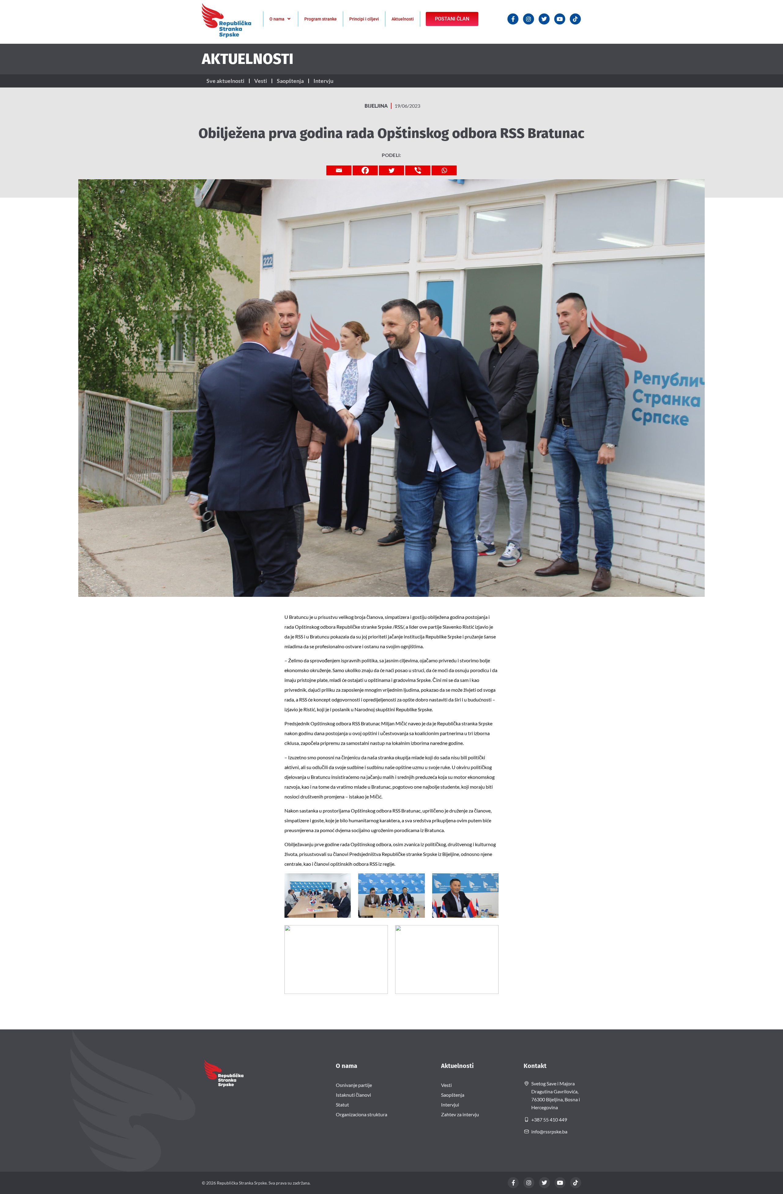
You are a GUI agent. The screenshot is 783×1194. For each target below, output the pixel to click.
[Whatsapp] (444, 170)
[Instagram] (528, 18)
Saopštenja (290, 80)
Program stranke (320, 19)
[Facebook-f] (512, 18)
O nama (276, 19)
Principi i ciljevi (364, 19)
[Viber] (417, 170)
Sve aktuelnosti (225, 80)
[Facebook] (365, 170)
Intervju (323, 80)
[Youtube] (559, 18)
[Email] (338, 170)
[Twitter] (544, 18)
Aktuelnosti (403, 19)
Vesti (260, 80)
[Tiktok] (575, 18)
